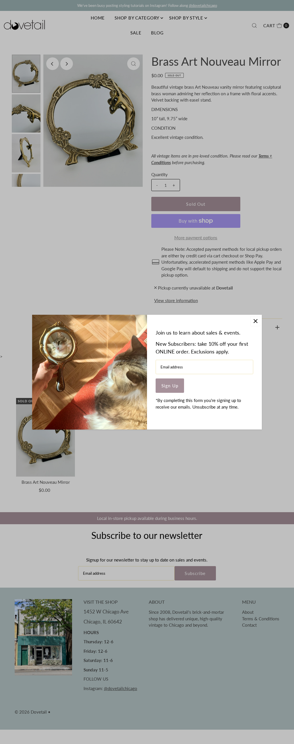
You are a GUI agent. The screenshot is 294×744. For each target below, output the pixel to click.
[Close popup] (255, 321)
